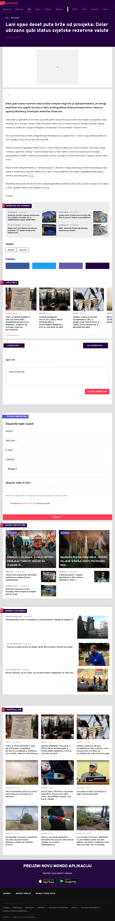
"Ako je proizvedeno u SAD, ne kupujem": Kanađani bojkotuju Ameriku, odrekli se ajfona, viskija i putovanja (18, 323)
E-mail (10, 450)
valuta (22, 250)
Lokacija (11, 459)
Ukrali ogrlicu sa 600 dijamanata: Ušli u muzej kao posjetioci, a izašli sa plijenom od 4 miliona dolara (86, 322)
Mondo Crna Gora (45, 893)
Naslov (10, 431)
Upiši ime (10, 360)
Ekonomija (15, 18)
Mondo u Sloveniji (15, 611)
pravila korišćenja (29, 503)
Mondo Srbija (23, 893)
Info (7, 18)
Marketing (17, 908)
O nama (6, 908)
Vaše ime (11, 441)
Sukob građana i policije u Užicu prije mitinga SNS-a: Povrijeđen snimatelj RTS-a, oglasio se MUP (51, 322)
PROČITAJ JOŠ (14, 710)
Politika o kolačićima (58, 908)
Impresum (30, 908)
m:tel (11, 917)
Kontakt (41, 908)
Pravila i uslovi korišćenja (15, 911)
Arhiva (74, 908)
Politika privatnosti (90, 908)
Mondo (7, 893)
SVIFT (31, 175)
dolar (11, 250)
